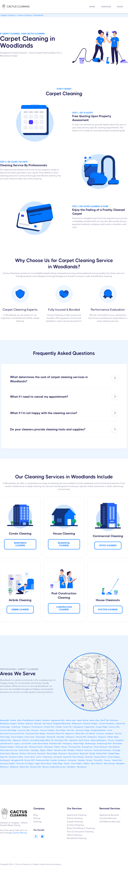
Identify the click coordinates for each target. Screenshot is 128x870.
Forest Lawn (30, 737)
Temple (89, 760)
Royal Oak (84, 753)
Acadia (13, 720)
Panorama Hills (60, 750)
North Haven (24, 750)
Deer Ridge (61, 730)
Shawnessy (47, 757)
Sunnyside (72, 760)
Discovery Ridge (83, 730)
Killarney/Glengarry (99, 740)
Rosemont (62, 753)
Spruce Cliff (29, 760)
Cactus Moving (20, 833)
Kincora (111, 740)
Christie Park (49, 727)
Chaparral (26, 727)
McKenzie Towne (36, 747)
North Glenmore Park (9, 750)
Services (106, 7)
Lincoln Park (26, 743)
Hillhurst (25, 740)
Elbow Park (80, 733)
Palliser (50, 750)
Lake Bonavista (6, 743)
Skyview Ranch (100, 757)
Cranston (35, 730)
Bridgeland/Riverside (62, 724)
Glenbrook (51, 737)
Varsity (67, 763)
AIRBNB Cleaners (20, 609)
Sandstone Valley (16, 757)
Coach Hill (67, 727)
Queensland (5, 753)
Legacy (17, 743)
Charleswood (36, 727)
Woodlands (81, 767)
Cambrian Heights (90, 724)
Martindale (117, 743)
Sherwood (58, 757)
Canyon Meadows (106, 724)
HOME (92, 7)
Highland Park (5, 740)
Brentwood (47, 724)
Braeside (38, 724)
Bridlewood (76, 724)
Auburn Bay (94, 720)
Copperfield (89, 727)
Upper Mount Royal (43, 763)
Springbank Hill (17, 760)
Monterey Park (75, 747)
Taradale (81, 760)
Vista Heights (76, 763)
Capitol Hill (120, 724)
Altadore (46, 720)
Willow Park (24, 767)
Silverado (89, 757)
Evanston (100, 733)
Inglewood (73, 740)
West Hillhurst (96, 763)
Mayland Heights (7, 747)
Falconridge (5, 737)
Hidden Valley (113, 737)
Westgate (120, 763)
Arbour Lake (71, 720)
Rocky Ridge (52, 753)
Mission (64, 747)
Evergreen (109, 733)
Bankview (114, 720)
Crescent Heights (47, 730)
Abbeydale (4, 720)
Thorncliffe (98, 760)
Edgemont (69, 733)
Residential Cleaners (64, 544)
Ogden (43, 750)
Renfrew (23, 753)
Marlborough (90, 743)
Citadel (59, 727)
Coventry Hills (24, 730)
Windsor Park (35, 767)
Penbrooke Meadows (102, 750)
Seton (39, 757)
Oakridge (35, 750)
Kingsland (119, 740)
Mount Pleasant (100, 747)
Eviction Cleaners (108, 609)
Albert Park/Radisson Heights (29, 720)
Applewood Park (58, 720)
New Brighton (114, 747)
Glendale (60, 737)
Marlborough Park (104, 743)
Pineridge (116, 750)
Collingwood (78, 727)
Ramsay (15, 753)
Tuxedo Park (117, 760)
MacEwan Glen (55, 743)
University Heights (7, 763)
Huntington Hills (61, 740)
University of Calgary (25, 763)
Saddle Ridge (114, 753)
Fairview (118, 733)
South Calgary (114, 757)
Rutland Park (101, 753)
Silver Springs (78, 757)
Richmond (32, 753)
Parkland (79, 750)
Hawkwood (92, 737)
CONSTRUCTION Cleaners (64, 608)
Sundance (62, 760)
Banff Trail (105, 720)
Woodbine (71, 767)
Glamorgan (40, 737)
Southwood (5, 760)
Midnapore (48, 747)
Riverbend (41, 753)
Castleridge (5, 727)
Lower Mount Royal (40, 743)
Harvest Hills (81, 737)
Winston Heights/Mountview (54, 767)
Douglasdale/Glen (98, 730)
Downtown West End (55, 733)
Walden (86, 763)
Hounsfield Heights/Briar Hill (41, 740)
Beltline (21, 724)
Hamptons (70, 737)
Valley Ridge (57, 763)
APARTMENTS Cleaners (20, 544)
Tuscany (107, 760)
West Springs (109, 763)
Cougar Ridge (102, 727)
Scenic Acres (29, 757)
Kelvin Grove (84, 740)
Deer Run (71, 730)
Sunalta (53, 760)
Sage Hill (3, 757)
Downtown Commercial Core (12, 733)
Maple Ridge (78, 743)
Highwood (17, 740)
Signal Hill (67, 757)
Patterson (88, 750)
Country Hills (114, 727)
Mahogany (67, 743)
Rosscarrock (73, 753)
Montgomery (87, 747)
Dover (109, 730)
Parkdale (71, 750)
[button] (106, 6)
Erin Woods (90, 733)
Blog (120, 7)
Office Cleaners (107, 545)
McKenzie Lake (22, 747)
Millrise (57, 747)
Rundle (92, 753)
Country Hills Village (8, 730)
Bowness (29, 724)
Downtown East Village (35, 733)
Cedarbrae (15, 727)
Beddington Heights (8, 724)
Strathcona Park (42, 760)
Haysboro (102, 737)
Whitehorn (4, 767)
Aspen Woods (83, 720)
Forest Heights (17, 737)
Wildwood (14, 767)
